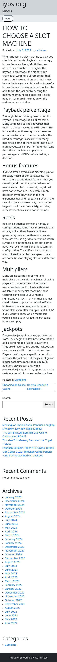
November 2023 (15, 550)
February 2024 (13, 539)
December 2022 (14, 592)
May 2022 (11, 619)
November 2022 (15, 596)
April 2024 (11, 531)
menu (8, 18)
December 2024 (14, 501)
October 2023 (13, 554)
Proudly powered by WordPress (29, 657)
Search (6, 398)
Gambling (20, 379)
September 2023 (15, 558)
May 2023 (11, 573)
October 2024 (13, 508)
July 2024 (11, 520)
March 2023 (12, 581)
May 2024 (11, 527)
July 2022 (11, 611)
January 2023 (13, 588)
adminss (41, 50)
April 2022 (11, 623)
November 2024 (15, 504)
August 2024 (12, 516)
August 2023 (12, 562)
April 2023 (11, 577)
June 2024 (11, 523)
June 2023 (11, 569)
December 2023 (14, 546)
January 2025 (13, 497)
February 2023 (13, 584)
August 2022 (12, 607)
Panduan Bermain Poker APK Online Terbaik (28, 447)
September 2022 (15, 604)
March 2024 (12, 535)
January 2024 (13, 543)
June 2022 (11, 615)
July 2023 (11, 565)
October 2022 (13, 600)
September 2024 (15, 512)
